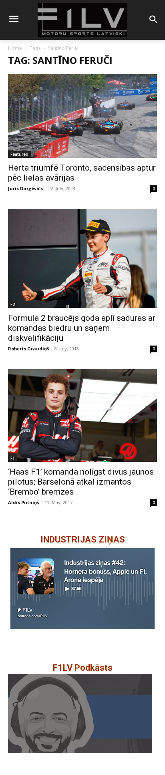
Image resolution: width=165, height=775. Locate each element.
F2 (12, 304)
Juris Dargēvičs (25, 188)
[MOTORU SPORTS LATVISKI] (82, 20)
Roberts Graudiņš (28, 349)
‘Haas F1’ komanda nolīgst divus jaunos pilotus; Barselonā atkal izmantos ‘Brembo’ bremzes (81, 482)
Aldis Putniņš (23, 502)
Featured (19, 154)
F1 (12, 458)
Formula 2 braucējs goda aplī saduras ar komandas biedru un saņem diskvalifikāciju (81, 328)
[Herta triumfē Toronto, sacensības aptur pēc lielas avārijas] (82, 116)
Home (15, 48)
